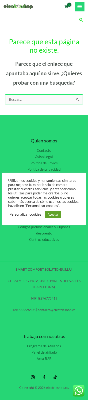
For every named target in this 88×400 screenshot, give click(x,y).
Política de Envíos (44, 163)
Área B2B (44, 359)
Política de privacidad (44, 169)
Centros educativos (44, 239)
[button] (81, 20)
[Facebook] (44, 377)
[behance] (55, 377)
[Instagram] (33, 377)
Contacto (44, 150)
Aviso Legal (44, 157)
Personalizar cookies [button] (25, 214)
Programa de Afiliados (44, 346)
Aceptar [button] (53, 214)
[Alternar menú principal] (79, 6)
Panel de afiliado (44, 352)
